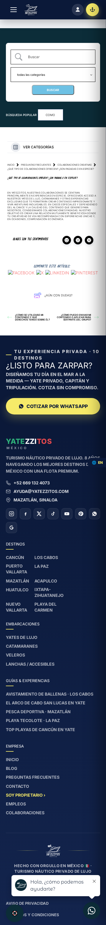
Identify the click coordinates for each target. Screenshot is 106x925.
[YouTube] (66, 513)
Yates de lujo (21, 637)
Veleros (15, 654)
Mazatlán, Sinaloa (35, 499)
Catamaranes (22, 646)
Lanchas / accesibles (30, 664)
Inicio (10, 164)
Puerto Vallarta (16, 568)
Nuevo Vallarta (16, 607)
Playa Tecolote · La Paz (33, 720)
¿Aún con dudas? (58, 295)
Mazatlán (17, 580)
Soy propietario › (25, 795)
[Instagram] (11, 513)
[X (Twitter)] (39, 513)
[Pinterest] (80, 513)
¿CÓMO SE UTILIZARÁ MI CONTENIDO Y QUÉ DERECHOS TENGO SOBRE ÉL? (32, 317)
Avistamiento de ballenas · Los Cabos (49, 693)
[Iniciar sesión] (78, 10)
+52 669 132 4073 (32, 482)
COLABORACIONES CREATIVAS (74, 164)
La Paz (41, 566)
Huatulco (17, 589)
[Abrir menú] (13, 9)
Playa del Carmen (45, 607)
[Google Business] (11, 527)
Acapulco (45, 580)
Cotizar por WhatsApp (57, 406)
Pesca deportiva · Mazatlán (38, 711)
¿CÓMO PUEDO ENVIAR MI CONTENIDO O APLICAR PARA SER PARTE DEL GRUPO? (74, 317)
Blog (11, 768)
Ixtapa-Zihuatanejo (49, 592)
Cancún (15, 557)
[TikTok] (53, 513)
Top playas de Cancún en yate (40, 729)
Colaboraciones (25, 812)
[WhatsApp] (94, 513)
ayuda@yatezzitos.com (41, 491)
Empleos (16, 803)
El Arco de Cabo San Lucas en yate (45, 702)
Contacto (17, 786)
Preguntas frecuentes (36, 164)
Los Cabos (46, 557)
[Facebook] (25, 513)
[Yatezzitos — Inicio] (30, 9)
